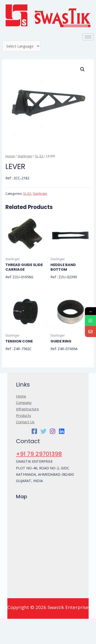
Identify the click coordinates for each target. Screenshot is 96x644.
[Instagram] (52, 431)
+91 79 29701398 (39, 454)
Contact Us (25, 421)
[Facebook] (34, 431)
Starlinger (24, 156)
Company (24, 402)
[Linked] (62, 431)
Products (23, 415)
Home (10, 156)
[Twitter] (43, 431)
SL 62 (39, 156)
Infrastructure (27, 408)
